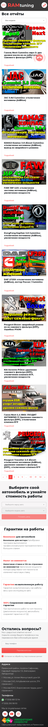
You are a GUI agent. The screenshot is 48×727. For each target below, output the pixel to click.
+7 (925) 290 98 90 (9, 703)
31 (36, 477)
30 (31, 477)
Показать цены (24, 517)
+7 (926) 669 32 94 (12, 700)
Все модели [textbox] (10, 20)
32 (40, 477)
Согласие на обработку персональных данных (23, 656)
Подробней (9, 65)
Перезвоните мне (24, 650)
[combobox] (24, 20)
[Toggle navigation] (3, 5)
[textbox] (24, 504)
